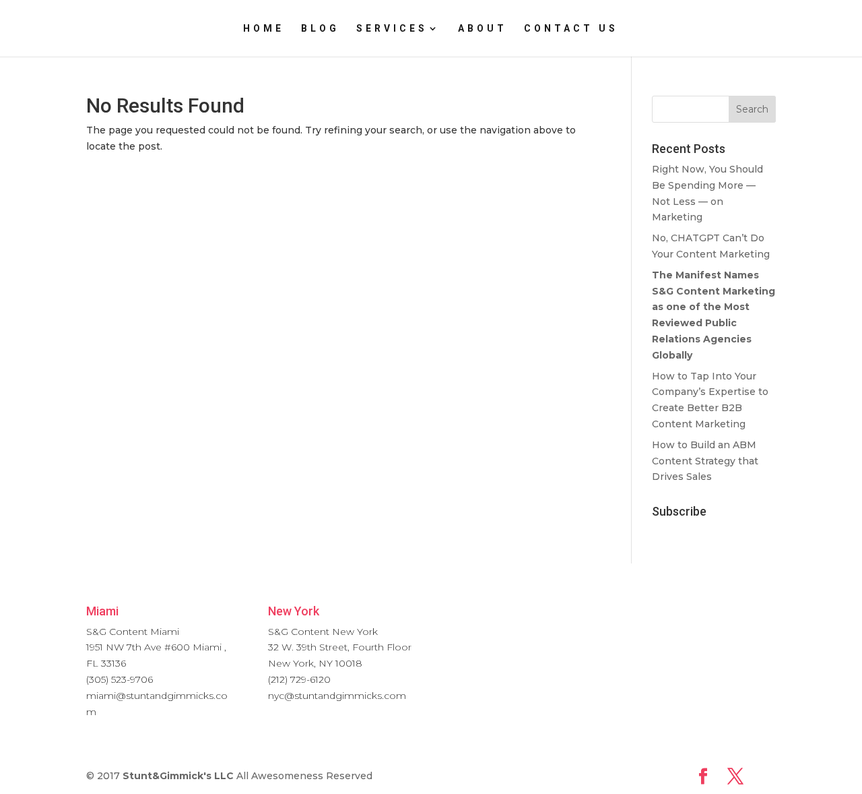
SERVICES (392, 29)
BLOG (320, 29)
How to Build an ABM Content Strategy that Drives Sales (705, 461)
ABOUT (482, 29)
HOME (263, 29)
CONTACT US (571, 29)
